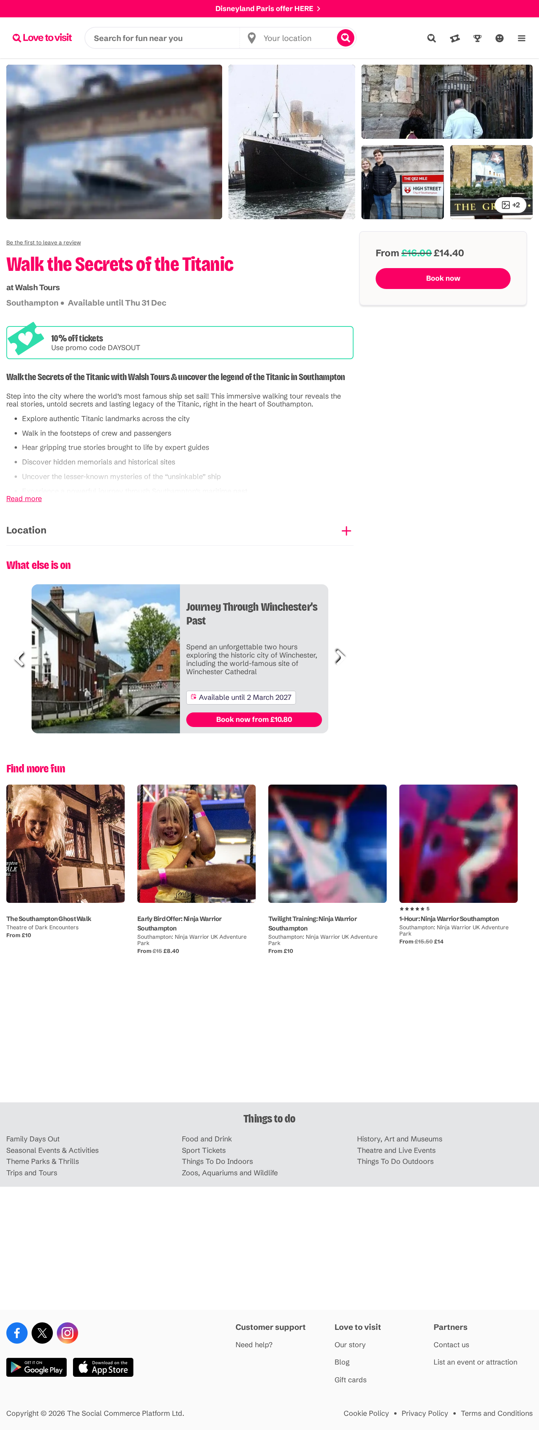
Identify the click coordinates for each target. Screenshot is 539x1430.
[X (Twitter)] (42, 1333)
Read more (24, 499)
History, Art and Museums (399, 1139)
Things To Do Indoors (217, 1162)
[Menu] (521, 38)
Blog (342, 1362)
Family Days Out (33, 1139)
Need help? (254, 1345)
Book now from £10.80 (254, 719)
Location (26, 530)
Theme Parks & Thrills (42, 1162)
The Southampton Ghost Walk (48, 919)
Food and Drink (207, 1139)
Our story (350, 1345)
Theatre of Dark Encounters (42, 927)
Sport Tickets (204, 1151)
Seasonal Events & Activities (52, 1151)
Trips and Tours (31, 1173)
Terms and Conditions (497, 1413)
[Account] (499, 38)
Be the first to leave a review (43, 242)
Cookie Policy (366, 1413)
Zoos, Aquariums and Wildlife (230, 1173)
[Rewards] (477, 38)
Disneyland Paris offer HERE (264, 8)
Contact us (451, 1345)
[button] (43, 242)
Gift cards (351, 1380)
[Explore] (431, 38)
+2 (516, 204)
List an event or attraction (475, 1362)
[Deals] (455, 38)
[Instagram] (67, 1333)
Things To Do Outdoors (395, 1162)
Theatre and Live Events (396, 1151)
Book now (443, 278)
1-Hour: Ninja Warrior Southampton (449, 919)
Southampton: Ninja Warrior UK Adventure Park (192, 940)
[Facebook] (17, 1333)
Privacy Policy (425, 1413)
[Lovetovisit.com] (42, 38)
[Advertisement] (269, 1041)
